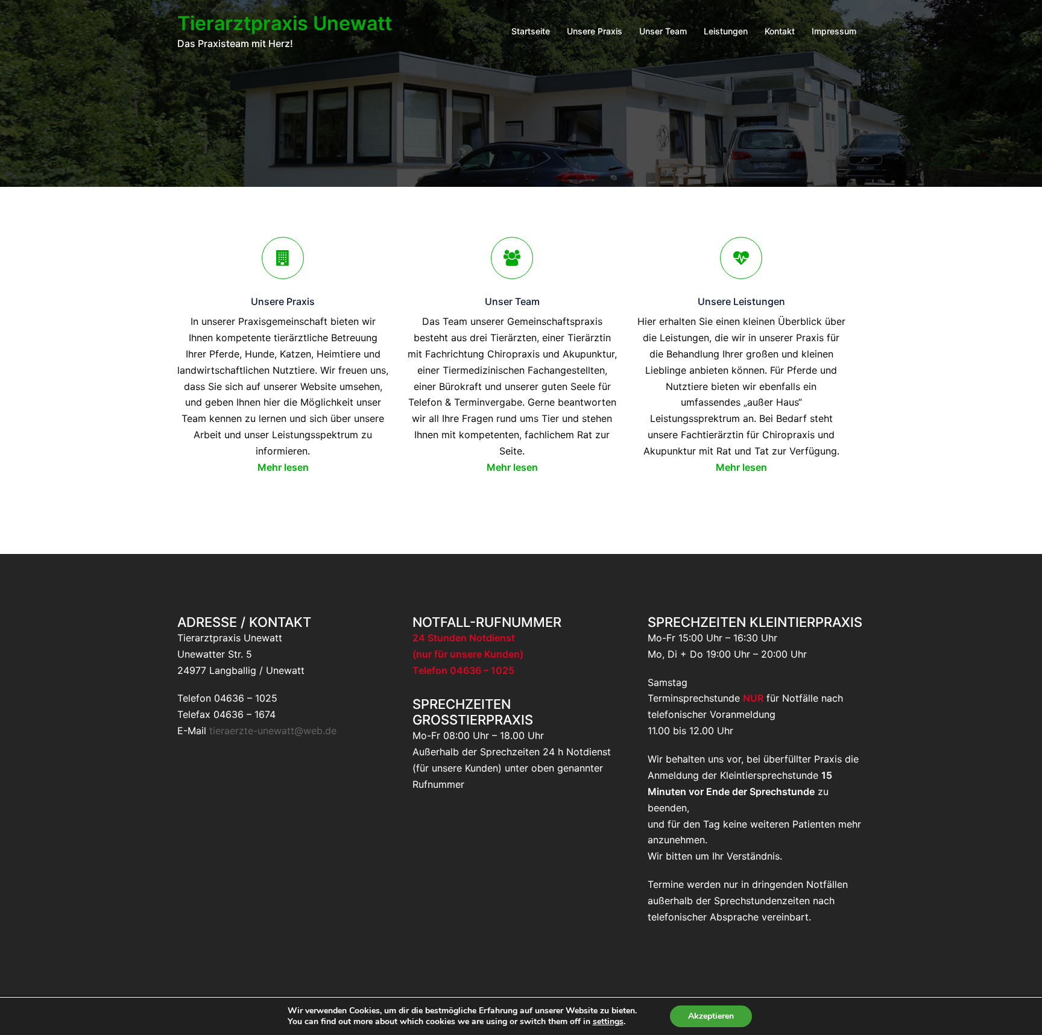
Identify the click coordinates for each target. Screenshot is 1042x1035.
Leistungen (726, 31)
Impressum (834, 31)
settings (608, 1021)
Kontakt (780, 31)
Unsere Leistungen (741, 301)
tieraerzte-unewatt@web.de (272, 731)
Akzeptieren (711, 1016)
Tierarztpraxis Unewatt (284, 23)
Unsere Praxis (594, 31)
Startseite (530, 31)
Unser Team (663, 31)
